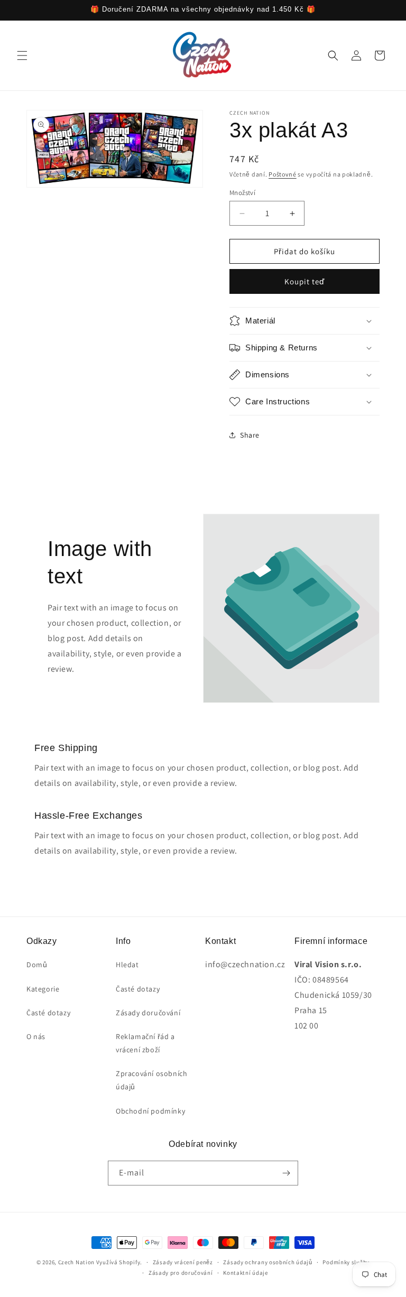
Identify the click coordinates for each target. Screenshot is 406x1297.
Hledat (127, 964)
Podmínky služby (346, 1262)
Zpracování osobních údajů (151, 1080)
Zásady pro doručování (181, 1272)
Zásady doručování (148, 1012)
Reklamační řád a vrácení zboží (145, 1043)
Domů (36, 964)
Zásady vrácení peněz (183, 1262)
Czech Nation (76, 1262)
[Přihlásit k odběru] (286, 1173)
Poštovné (283, 174)
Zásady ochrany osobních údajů (267, 1262)
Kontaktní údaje (245, 1272)
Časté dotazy (48, 1012)
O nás (35, 1036)
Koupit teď (304, 281)
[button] (22, 55)
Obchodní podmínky (150, 1111)
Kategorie (42, 989)
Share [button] (250, 435)
